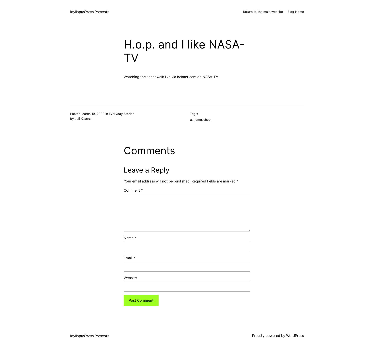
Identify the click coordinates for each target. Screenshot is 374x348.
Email (129, 258)
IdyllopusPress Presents (89, 12)
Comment (133, 190)
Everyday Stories (121, 114)
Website (130, 278)
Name (130, 238)
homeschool (203, 120)
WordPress (295, 336)
